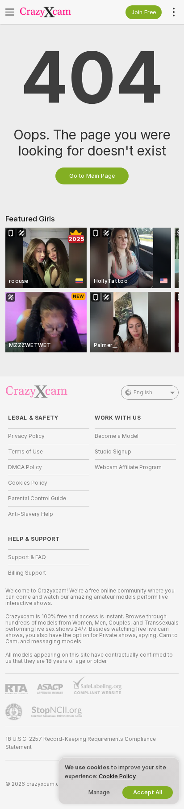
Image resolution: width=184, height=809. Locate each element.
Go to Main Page (92, 175)
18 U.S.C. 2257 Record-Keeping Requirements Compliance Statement (80, 743)
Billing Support (27, 573)
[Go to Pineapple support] (14, 711)
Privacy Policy (26, 436)
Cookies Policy (27, 483)
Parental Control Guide (37, 498)
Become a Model (116, 436)
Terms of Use (25, 452)
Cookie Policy (117, 776)
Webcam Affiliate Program (128, 467)
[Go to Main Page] (56, 12)
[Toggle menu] (10, 12)
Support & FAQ (27, 557)
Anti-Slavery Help (30, 514)
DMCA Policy (25, 467)
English (143, 392)
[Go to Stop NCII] (57, 712)
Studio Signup (113, 452)
